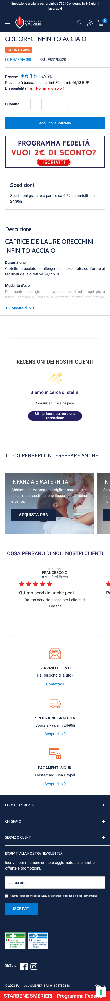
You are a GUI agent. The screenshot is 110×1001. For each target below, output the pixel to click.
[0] (101, 22)
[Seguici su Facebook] (24, 967)
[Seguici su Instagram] (33, 967)
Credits (100, 985)
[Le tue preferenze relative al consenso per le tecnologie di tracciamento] (101, 992)
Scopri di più (55, 734)
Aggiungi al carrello (55, 123)
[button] (55, 996)
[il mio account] (90, 24)
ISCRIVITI (22, 908)
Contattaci (55, 684)
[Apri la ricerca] (80, 24)
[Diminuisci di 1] (36, 104)
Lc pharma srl (18, 59)
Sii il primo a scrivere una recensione (55, 416)
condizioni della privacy (34, 895)
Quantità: (12, 104)
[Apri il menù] (7, 22)
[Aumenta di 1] (63, 104)
